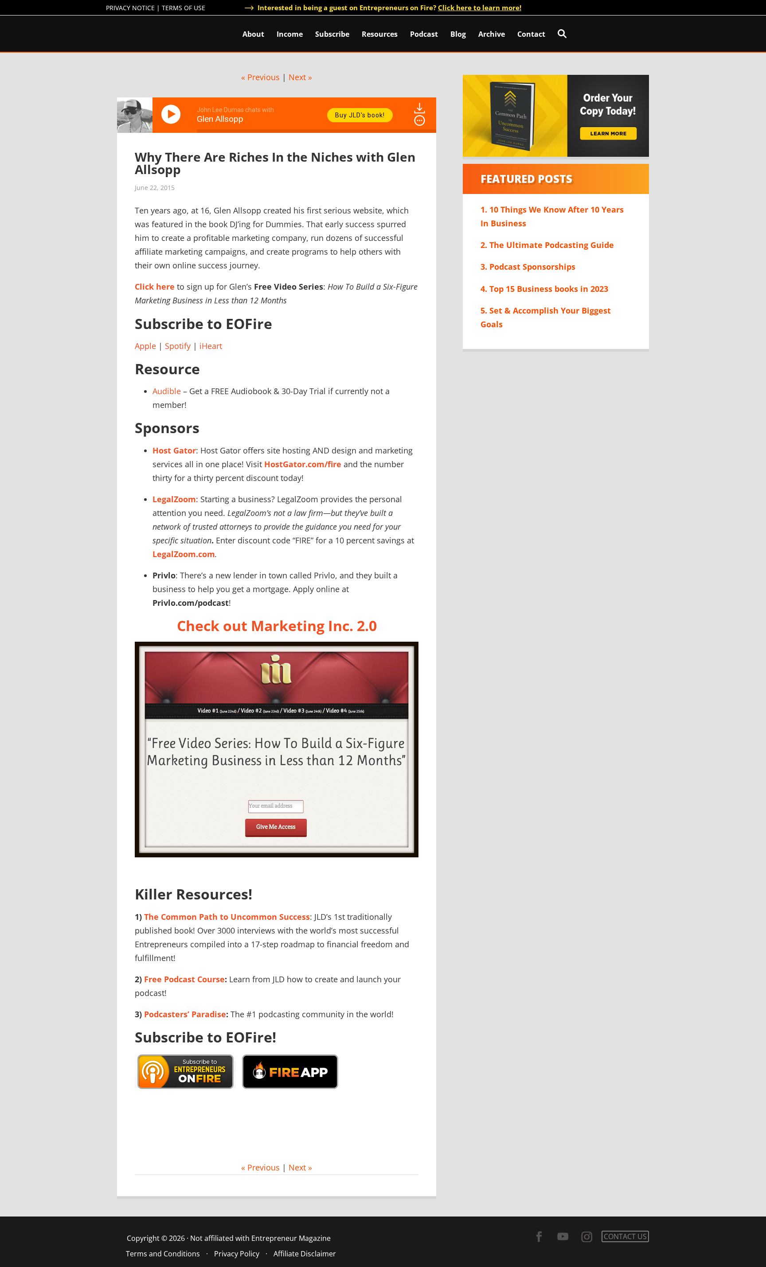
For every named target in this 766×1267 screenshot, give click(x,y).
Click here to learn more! (479, 7)
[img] (419, 120)
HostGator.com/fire (302, 464)
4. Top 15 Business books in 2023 (544, 288)
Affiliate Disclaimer (305, 1254)
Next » (300, 77)
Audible (166, 391)
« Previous (260, 77)
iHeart (210, 346)
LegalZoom (174, 499)
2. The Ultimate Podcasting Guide (547, 245)
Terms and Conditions (163, 1254)
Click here (155, 286)
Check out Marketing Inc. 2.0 (277, 625)
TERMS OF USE (183, 8)
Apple (145, 346)
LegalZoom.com (183, 554)
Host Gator (174, 450)
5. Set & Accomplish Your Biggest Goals (546, 317)
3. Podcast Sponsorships (528, 266)
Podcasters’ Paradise (185, 1014)
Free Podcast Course (184, 979)
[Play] (172, 114)
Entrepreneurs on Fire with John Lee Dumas (145, 33)
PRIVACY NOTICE (130, 8)
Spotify (178, 346)
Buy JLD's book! (360, 115)
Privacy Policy (236, 1254)
